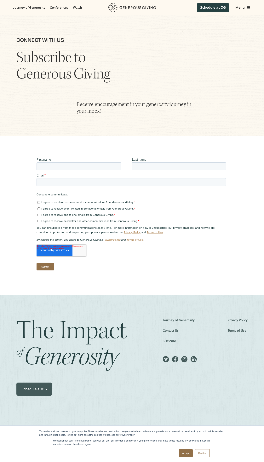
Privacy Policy (238, 320)
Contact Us (171, 330)
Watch (77, 7)
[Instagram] (184, 361)
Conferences (59, 7)
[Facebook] (175, 361)
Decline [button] (202, 453)
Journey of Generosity (29, 7)
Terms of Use (237, 330)
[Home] (132, 8)
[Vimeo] (166, 361)
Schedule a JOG (34, 388)
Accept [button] (185, 453)
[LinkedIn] (194, 361)
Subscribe (170, 341)
